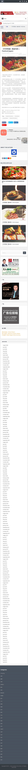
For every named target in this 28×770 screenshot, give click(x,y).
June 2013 (5, 634)
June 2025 (5, 373)
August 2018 (5, 513)
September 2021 (6, 440)
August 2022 (5, 418)
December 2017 (6, 527)
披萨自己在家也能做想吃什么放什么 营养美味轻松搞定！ (13, 182)
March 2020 (5, 475)
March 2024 (5, 402)
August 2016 (5, 559)
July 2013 (5, 632)
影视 (1, 704)
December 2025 (6, 361)
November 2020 (6, 460)
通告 (1, 757)
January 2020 (5, 479)
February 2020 (6, 478)
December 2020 (6, 458)
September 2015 (6, 580)
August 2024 (5, 392)
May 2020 (5, 472)
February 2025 (6, 380)
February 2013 (6, 642)
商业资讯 (2, 692)
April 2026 (5, 353)
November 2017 (6, 529)
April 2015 (5, 590)
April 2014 (5, 614)
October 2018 (5, 509)
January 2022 (5, 432)
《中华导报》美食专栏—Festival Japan (10, 202)
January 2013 (5, 644)
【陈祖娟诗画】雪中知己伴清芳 (13, 139)
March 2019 (5, 499)
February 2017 (6, 547)
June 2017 (5, 539)
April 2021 (5, 450)
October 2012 (5, 650)
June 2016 (5, 563)
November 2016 (6, 553)
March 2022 (5, 428)
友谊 (1, 690)
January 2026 (5, 359)
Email (25, 54)
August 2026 (5, 345)
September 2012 (6, 652)
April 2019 (5, 497)
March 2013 (5, 640)
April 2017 (5, 543)
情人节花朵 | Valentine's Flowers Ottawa (11, 333)
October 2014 (5, 602)
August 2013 (5, 630)
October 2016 (5, 555)
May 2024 (5, 398)
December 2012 (6, 646)
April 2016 (5, 567)
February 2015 (6, 594)
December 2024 (6, 384)
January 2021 (5, 456)
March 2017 (5, 545)
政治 (1, 709)
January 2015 (5, 596)
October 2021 (5, 438)
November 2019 (6, 483)
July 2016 (5, 561)
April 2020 (5, 474)
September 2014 (6, 604)
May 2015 (5, 588)
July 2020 (5, 468)
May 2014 (5, 612)
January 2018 (5, 525)
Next (18, 138)
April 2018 (5, 521)
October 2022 (5, 414)
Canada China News (9, 116)
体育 (1, 676)
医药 (1, 687)
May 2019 (5, 495)
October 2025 (5, 365)
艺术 (1, 751)
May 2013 (5, 636)
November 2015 (6, 577)
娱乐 (1, 698)
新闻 (1, 720)
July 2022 (5, 420)
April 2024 (5, 400)
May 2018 (5, 519)
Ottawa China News (13, 118)
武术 (1, 726)
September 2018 (6, 511)
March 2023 (5, 410)
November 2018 (6, 507)
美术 (1, 743)
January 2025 (5, 382)
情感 (1, 706)
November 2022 (6, 412)
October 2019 (5, 485)
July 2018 (5, 515)
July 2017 (5, 537)
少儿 (1, 701)
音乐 (1, 759)
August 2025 (5, 369)
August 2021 (5, 442)
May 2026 (5, 351)
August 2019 (5, 489)
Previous (11, 129)
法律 (1, 731)
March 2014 (5, 616)
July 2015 (5, 584)
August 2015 (5, 582)
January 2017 (5, 549)
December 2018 (6, 505)
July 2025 (5, 371)
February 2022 (6, 430)
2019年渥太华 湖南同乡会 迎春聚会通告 (16, 131)
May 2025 (5, 374)
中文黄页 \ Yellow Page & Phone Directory (11, 335)
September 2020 (6, 464)
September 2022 (6, 416)
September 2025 (6, 367)
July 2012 (5, 656)
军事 (1, 681)
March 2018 (5, 523)
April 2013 (5, 638)
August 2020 (5, 466)
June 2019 (5, 493)
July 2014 (5, 608)
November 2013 (6, 624)
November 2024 (6, 386)
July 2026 (5, 347)
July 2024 (5, 394)
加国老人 (2, 684)
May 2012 (5, 660)
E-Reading (3, 673)
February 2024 (6, 404)
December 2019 (6, 481)
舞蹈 (1, 748)
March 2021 (5, 452)
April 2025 (5, 376)
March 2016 (5, 569)
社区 (1, 737)
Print (21, 54)
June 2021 (5, 446)
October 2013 (5, 626)
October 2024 (5, 388)
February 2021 (6, 454)
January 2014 (5, 620)
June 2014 (5, 610)
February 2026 (6, 357)
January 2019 (5, 503)
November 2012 (6, 648)
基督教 (2, 695)
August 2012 (5, 654)
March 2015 (5, 592)
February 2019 (6, 501)
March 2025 (5, 378)
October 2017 (5, 531)
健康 (1, 679)
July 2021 (5, 444)
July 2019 (5, 491)
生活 (1, 734)
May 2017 (5, 541)
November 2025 (6, 363)
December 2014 (6, 598)
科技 (1, 740)
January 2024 (5, 406)
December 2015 (6, 574)
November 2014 (6, 600)
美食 (21, 53)
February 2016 (6, 571)
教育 (1, 712)
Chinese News (5, 118)
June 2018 (5, 517)
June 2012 (5, 658)
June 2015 (5, 586)
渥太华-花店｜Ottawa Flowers (8, 332)
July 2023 (5, 408)
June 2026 (5, 349)
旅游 (1, 723)
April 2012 (5, 662)
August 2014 (5, 606)
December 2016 (6, 551)
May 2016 (5, 565)
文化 (1, 715)
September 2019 (6, 487)
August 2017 (5, 535)
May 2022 (5, 424)
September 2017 (6, 533)
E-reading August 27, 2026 (8, 23)
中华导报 (7, 53)
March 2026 (5, 355)
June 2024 (5, 396)
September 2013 (6, 628)
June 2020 (5, 470)
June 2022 (5, 422)
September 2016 (6, 557)
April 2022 (5, 426)
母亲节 (2, 729)
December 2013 (6, 622)
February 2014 (6, 618)
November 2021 (6, 436)
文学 (1, 718)
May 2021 (5, 448)
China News (17, 116)
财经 (1, 754)
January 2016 (5, 573)
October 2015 (5, 578)
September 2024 (6, 390)
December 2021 (6, 434)
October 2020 (5, 462)
